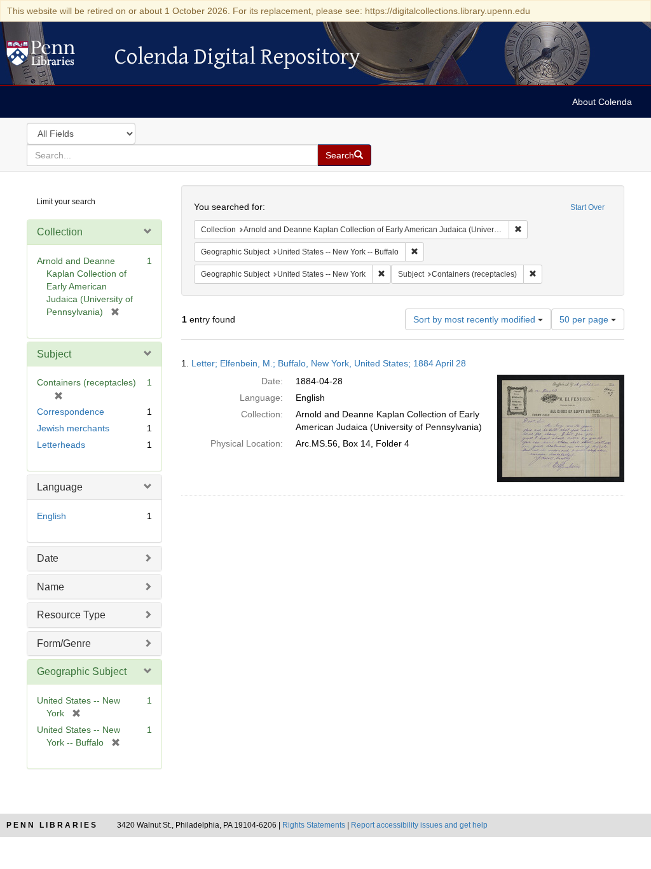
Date (47, 558)
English (51, 516)
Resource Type (71, 614)
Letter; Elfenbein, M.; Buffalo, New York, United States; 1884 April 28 (328, 363)
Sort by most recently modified (475, 319)
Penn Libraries (52, 825)
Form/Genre (64, 643)
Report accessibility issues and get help (419, 825)
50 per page (585, 319)
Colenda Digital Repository (54, 57)
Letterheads (61, 445)
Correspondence (70, 412)
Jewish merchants (73, 428)
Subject (54, 354)
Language (60, 487)
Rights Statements (313, 825)
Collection (60, 231)
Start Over (587, 207)
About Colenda (602, 102)
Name (50, 586)
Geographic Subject (82, 671)
